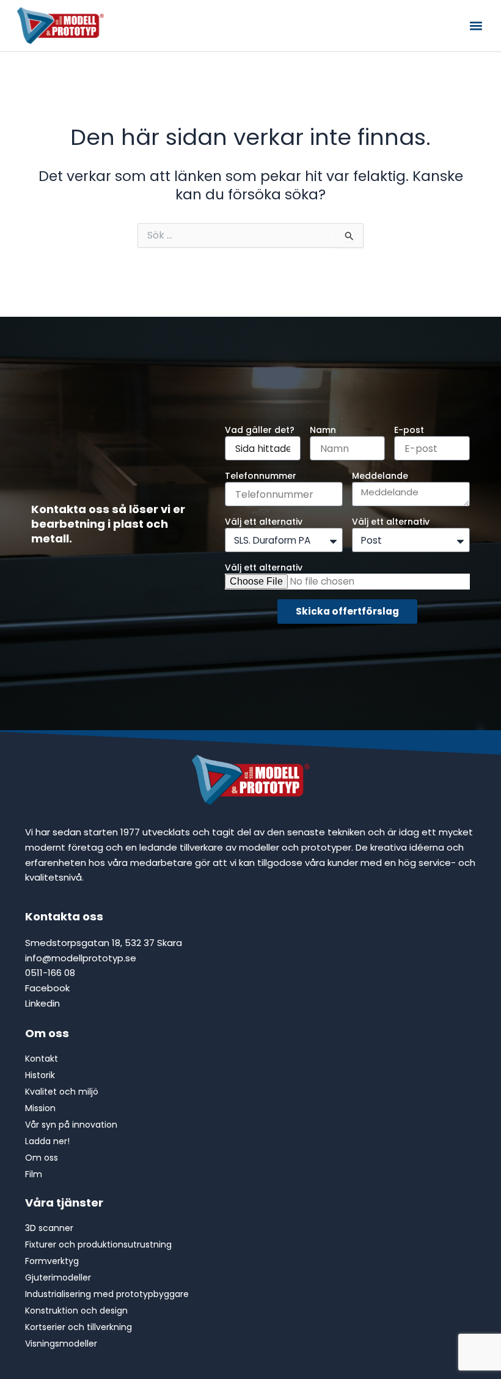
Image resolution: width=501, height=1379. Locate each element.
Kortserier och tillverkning (78, 1327)
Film (33, 1174)
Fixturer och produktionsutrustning (98, 1244)
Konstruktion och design (76, 1310)
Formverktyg (52, 1261)
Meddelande (380, 476)
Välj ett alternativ (263, 522)
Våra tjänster (64, 1202)
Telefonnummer (260, 476)
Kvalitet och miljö (61, 1091)
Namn (323, 430)
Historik (40, 1075)
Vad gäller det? (259, 430)
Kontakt (41, 1058)
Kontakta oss (64, 916)
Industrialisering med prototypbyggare (107, 1294)
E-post (409, 430)
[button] (476, 26)
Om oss (47, 1033)
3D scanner (49, 1228)
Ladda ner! (47, 1141)
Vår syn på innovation (71, 1124)
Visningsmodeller (61, 1343)
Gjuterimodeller (58, 1277)
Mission (40, 1108)
